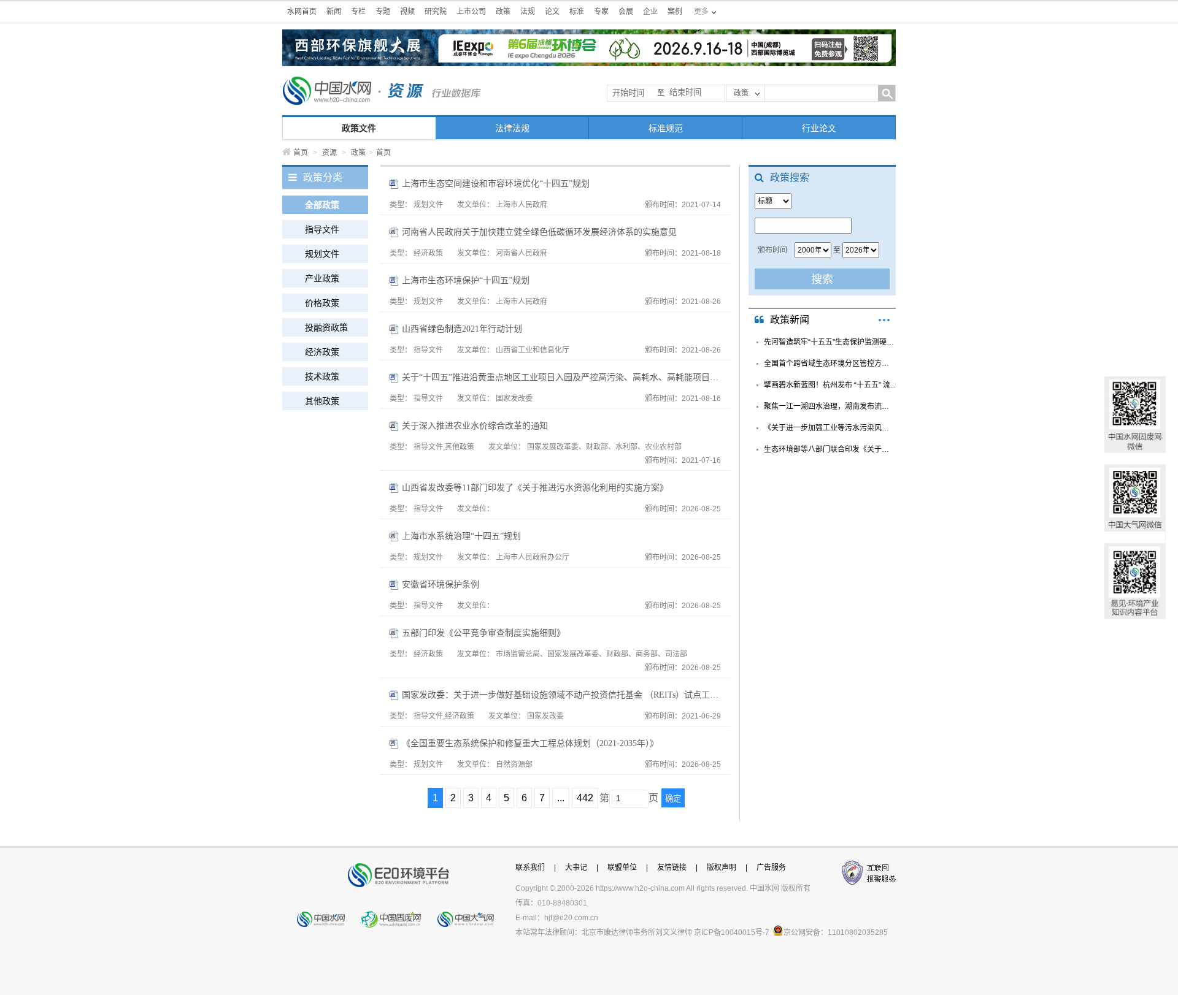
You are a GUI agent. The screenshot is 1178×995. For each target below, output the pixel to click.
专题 (382, 11)
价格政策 (322, 303)
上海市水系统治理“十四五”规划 (461, 536)
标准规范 (666, 128)
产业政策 (322, 278)
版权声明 (721, 867)
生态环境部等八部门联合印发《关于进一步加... (830, 449)
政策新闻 (789, 320)
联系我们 (530, 867)
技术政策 (322, 376)
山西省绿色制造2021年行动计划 (462, 329)
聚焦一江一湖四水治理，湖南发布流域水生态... (830, 406)
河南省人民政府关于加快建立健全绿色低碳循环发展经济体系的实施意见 (539, 232)
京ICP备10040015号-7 (731, 932)
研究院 (436, 11)
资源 (329, 152)
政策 (503, 11)
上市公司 (471, 11)
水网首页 (302, 11)
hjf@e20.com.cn (571, 917)
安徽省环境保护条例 (440, 584)
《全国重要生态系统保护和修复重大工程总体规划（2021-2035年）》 (530, 743)
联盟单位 (622, 867)
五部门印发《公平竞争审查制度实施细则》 (483, 633)
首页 (300, 152)
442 (585, 798)
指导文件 (322, 229)
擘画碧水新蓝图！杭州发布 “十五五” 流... (830, 385)
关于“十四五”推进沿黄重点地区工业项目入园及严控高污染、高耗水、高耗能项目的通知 (561, 377)
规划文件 (322, 254)
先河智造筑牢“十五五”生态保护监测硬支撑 (830, 342)
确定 (673, 798)
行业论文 (819, 128)
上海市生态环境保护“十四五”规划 (465, 280)
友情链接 (672, 867)
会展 (625, 11)
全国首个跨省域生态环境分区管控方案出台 (830, 363)
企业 (650, 11)
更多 (884, 320)
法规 (527, 11)
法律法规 (512, 128)
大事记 (576, 867)
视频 (407, 11)
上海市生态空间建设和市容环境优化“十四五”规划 (496, 183)
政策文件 (359, 128)
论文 (552, 11)
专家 (601, 11)
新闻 (333, 11)
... (560, 798)
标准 (576, 11)
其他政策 (322, 401)
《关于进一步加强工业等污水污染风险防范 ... (830, 428)
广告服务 (771, 867)
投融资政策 (326, 327)
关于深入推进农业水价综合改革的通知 (475, 425)
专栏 (358, 11)
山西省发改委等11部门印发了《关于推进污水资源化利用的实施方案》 (535, 487)
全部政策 (322, 205)
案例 (675, 11)
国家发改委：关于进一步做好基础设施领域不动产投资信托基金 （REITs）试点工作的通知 (561, 695)
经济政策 (322, 352)
